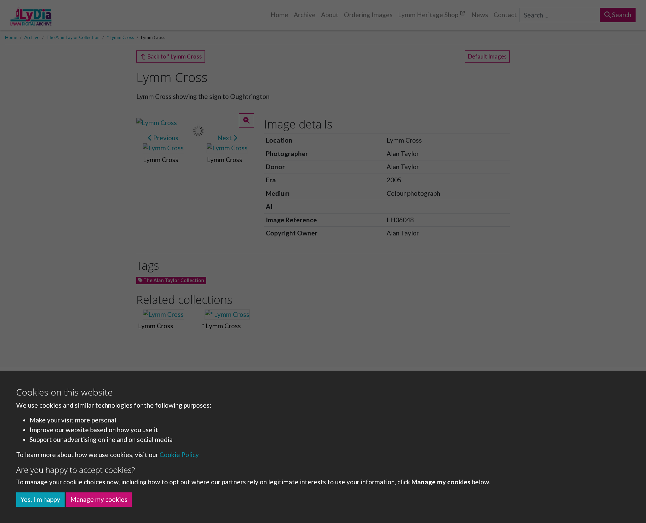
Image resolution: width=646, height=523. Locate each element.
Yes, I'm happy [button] (40, 499)
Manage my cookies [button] (99, 499)
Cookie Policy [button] (179, 454)
